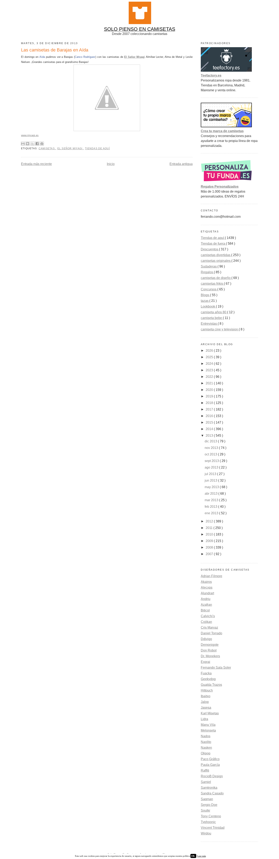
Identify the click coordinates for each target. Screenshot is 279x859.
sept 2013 (212, 461)
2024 (210, 363)
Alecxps (206, 587)
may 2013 (212, 487)
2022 (210, 376)
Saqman (207, 799)
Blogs (205, 295)
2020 (210, 390)
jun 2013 (211, 480)
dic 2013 (211, 441)
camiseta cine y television (220, 329)
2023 (210, 370)
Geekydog (208, 679)
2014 (210, 429)
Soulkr (205, 810)
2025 (210, 357)
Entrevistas (209, 323)
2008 (210, 547)
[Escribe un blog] (28, 144)
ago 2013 (212, 467)
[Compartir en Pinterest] (42, 144)
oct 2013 (211, 454)
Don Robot (209, 650)
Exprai (205, 662)
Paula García (210, 764)
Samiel (206, 782)
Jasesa (206, 707)
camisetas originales (216, 260)
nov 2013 (212, 448)
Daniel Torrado (211, 633)
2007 (210, 554)
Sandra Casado (212, 793)
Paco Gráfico (210, 759)
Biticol (205, 610)
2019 (210, 396)
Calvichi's (208, 616)
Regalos (207, 272)
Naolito (206, 742)
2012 (210, 521)
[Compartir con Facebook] (37, 144)
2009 (210, 541)
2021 (210, 383)
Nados (205, 736)
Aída (42, 56)
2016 (210, 416)
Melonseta (208, 730)
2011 (209, 528)
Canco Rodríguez (85, 56)
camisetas (47, 148)
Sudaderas (209, 266)
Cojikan (206, 622)
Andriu (205, 599)
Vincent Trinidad (212, 827)
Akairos (206, 581)
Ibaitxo (205, 696)
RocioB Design (212, 776)
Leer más (201, 856)
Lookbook (208, 306)
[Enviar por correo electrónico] (23, 144)
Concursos (209, 289)
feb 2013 (211, 506)
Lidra (204, 719)
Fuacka (206, 673)
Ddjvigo (206, 639)
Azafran (206, 604)
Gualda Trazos (211, 684)
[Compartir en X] (32, 144)
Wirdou (206, 833)
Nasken (206, 747)
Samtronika (209, 787)
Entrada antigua (181, 164)
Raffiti (205, 770)
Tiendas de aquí (97, 148)
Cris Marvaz (209, 627)
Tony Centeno (211, 816)
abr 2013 (211, 493)
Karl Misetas (210, 713)
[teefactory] (226, 70)
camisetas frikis (212, 283)
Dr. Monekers (210, 656)
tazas (205, 300)
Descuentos (210, 249)
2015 (210, 422)
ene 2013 (212, 513)
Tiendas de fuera (213, 243)
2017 (210, 409)
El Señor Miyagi (134, 56)
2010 (210, 534)
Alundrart (207, 593)
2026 (210, 350)
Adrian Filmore (211, 576)
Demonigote (210, 644)
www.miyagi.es (30, 135)
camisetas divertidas (216, 255)
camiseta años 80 (214, 312)
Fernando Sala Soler (216, 667)
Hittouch (207, 690)
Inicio (111, 164)
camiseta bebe (212, 318)
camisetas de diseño (216, 278)
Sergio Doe (209, 805)
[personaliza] (226, 181)
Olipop (205, 753)
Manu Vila (208, 724)
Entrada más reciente (36, 164)
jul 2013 (211, 474)
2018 (210, 403)
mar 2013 (212, 500)
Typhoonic (208, 822)
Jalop (205, 702)
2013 (210, 435)
